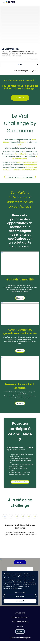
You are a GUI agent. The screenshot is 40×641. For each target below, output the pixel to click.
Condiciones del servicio (20, 617)
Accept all (20, 601)
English (33, 71)
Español (19, 631)
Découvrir (20, 298)
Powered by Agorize (23, 638)
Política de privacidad (20, 622)
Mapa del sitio (20, 613)
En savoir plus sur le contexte (20, 177)
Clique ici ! (20, 98)
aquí (34, 584)
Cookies (20, 626)
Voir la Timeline (20, 482)
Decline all (20, 596)
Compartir (33, 59)
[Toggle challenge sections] (20, 64)
